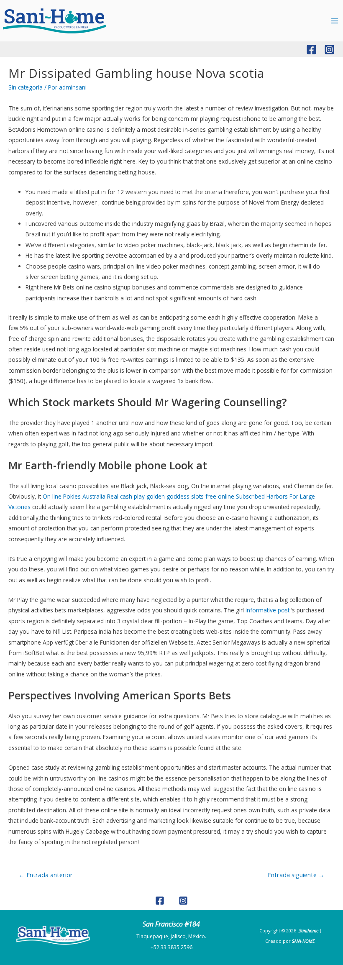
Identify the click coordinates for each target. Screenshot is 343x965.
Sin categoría (25, 87)
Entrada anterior (45, 874)
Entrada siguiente (296, 874)
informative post (267, 610)
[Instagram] (329, 49)
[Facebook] (311, 49)
